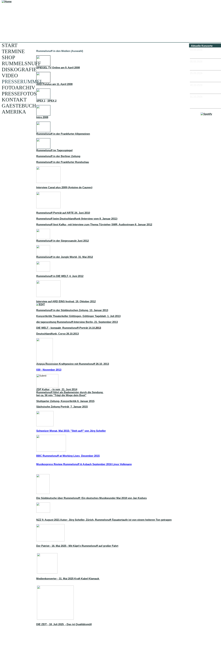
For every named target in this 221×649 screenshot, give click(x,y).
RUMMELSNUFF (21, 63)
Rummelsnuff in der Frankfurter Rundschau (62, 162)
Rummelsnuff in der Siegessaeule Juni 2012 (62, 240)
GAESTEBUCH (19, 105)
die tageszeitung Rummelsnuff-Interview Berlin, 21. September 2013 (77, 321)
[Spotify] (206, 113)
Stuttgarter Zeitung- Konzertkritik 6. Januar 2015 (65, 401)
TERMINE (13, 51)
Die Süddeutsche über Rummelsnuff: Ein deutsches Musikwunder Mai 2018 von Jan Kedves (91, 498)
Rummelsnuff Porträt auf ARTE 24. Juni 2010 (63, 212)
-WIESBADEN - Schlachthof (199, 89)
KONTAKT (14, 99)
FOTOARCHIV (18, 87)
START (9, 45)
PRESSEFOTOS (19, 93)
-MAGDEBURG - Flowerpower (200, 78)
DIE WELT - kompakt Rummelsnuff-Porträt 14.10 (68, 327)
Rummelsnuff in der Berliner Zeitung (58, 156)
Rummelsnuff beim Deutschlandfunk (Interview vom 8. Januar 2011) (76, 218)
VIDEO (10, 75)
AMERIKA (14, 112)
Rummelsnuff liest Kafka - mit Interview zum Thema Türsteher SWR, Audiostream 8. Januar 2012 (94, 224)
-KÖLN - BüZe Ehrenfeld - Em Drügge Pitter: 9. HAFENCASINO (205, 102)
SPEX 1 (40, 100)
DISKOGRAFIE (19, 69)
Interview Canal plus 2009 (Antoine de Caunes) (64, 187)
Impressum (207, 130)
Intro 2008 (42, 117)
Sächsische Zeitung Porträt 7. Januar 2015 (62, 406)
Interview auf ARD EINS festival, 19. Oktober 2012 (66, 301)
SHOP (8, 57)
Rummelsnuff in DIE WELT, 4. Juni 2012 (59, 276)
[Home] (7, 1)
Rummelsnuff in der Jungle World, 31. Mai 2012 (64, 256)
